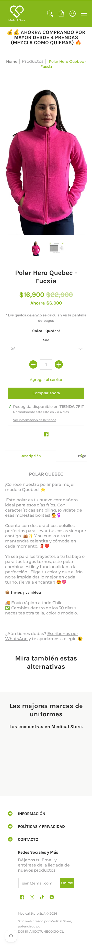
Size (46, 340)
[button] (50, 13)
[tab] (30, 456)
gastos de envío (28, 315)
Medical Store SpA (31, 913)
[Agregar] (59, 364)
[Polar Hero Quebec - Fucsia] (35, 248)
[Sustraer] (33, 364)
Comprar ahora (46, 393)
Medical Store (60, 921)
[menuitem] (50, 13)
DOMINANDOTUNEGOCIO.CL (41, 931)
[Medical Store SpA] (16, 13)
